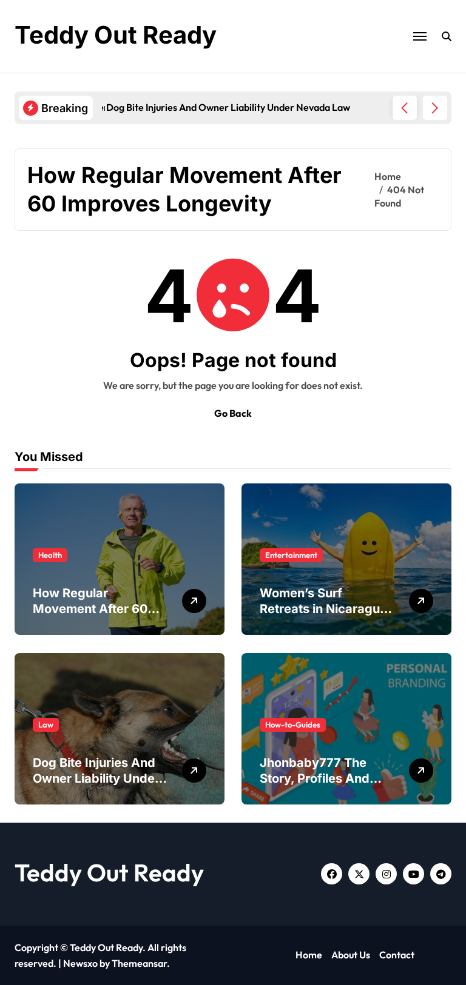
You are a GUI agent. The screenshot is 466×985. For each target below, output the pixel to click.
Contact (396, 955)
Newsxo (80, 963)
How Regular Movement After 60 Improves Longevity (91, 609)
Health (50, 555)
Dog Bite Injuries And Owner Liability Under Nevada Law (96, 778)
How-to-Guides (292, 724)
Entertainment (291, 555)
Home (308, 955)
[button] (435, 108)
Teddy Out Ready (116, 35)
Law (45, 724)
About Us (350, 955)
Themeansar (139, 963)
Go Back (233, 413)
